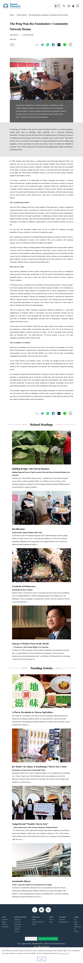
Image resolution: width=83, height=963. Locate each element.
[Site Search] (64, 6)
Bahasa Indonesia (77, 926)
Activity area (4, 924)
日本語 (75, 924)
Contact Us (34, 924)
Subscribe (34, 919)
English (75, 921)
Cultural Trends (17, 921)
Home (12, 15)
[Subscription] (68, 6)
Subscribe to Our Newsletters (37, 921)
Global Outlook (22, 15)
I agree (41, 959)
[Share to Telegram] (42, 45)
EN (58, 6)
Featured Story (5, 919)
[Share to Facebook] (53, 45)
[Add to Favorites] (70, 45)
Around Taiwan (17, 926)
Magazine (4, 921)
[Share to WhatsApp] (48, 45)
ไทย (75, 929)
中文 (12, 45)
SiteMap (50, 921)
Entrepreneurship (17, 924)
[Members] (73, 6)
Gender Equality (5, 926)
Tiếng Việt (76, 931)
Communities (17, 929)
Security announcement (63, 921)
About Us (51, 919)
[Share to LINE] (65, 45)
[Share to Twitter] (59, 45)
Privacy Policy (62, 919)
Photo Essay (16, 931)
